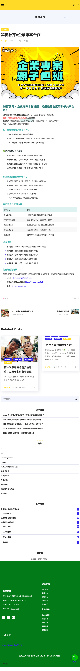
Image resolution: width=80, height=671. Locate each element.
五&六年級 (7, 537)
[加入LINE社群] (75, 657)
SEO (47, 336)
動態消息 (45, 601)
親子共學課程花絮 (7, 489)
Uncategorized (7, 458)
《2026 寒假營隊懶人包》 (59, 345)
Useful (8, 359)
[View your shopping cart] (78, 5)
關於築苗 (45, 597)
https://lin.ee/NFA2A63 (12, 645)
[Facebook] (3, 617)
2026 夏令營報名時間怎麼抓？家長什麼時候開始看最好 (23, 415)
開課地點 (45, 593)
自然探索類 (7, 513)
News (55, 336)
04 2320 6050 (14, 604)
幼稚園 (5, 542)
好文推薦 (57, 339)
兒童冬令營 (18, 359)
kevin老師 (4, 41)
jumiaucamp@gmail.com (22, 278)
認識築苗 (4, 29)
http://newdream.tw (19, 286)
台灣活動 (48, 339)
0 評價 (26, 41)
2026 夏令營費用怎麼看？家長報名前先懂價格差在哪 (23, 428)
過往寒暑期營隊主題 (8, 518)
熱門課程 (45, 589)
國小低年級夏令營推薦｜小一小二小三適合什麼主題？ (23, 424)
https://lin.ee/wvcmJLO (34, 282)
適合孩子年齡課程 (7, 522)
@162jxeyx (15, 609)
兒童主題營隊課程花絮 (9, 467)
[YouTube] (13, 617)
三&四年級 (7, 532)
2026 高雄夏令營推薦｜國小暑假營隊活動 (18, 433)
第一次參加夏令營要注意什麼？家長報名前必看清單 (22, 420)
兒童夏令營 (28, 359)
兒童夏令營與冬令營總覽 (10, 509)
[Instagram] (8, 617)
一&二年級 (7, 526)
